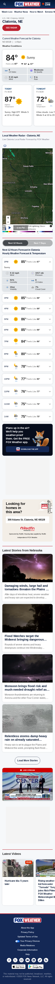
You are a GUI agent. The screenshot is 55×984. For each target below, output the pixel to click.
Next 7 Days (40, 243)
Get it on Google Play (36, 966)
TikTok (40, 960)
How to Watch (36, 12)
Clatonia (14, 18)
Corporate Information (27, 950)
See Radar (11, 28)
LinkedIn (34, 960)
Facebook (9, 960)
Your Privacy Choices (30, 941)
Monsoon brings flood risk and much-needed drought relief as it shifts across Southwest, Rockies (27, 689)
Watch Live (7, 12)
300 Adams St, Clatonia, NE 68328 (26, 519)
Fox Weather (27, 4)
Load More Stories (27, 760)
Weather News (21, 12)
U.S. (4, 18)
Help (28, 954)
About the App (27, 928)
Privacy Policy (27, 932)
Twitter (15, 960)
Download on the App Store (19, 966)
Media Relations (27, 945)
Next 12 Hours (15, 243)
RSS (46, 960)
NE (8, 18)
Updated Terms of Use (28, 937)
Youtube (27, 960)
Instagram (21, 960)
